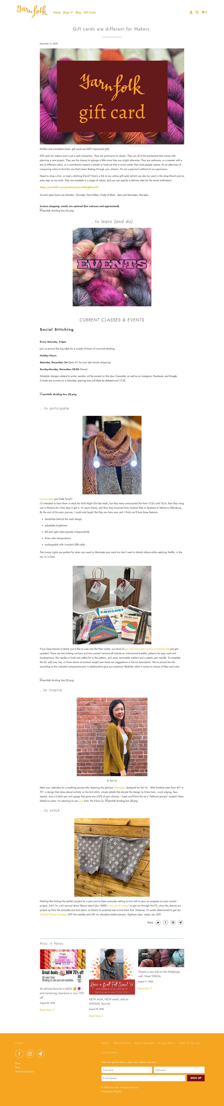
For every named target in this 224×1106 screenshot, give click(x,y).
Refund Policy (122, 1043)
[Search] (197, 12)
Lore (81, 801)
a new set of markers (118, 905)
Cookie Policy (110, 1052)
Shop (66, 12)
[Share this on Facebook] (165, 922)
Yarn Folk (114, 1087)
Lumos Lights (47, 499)
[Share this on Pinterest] (173, 922)
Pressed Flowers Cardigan (53, 914)
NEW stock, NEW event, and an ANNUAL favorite (108, 1001)
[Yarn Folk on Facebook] (20, 1054)
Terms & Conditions (24, 1071)
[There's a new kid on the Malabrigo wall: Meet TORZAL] (161, 958)
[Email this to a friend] (180, 922)
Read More (46, 1010)
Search (105, 1043)
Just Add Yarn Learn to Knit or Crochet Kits (147, 649)
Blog (78, 12)
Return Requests (144, 1043)
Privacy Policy (166, 1043)
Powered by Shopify (111, 1091)
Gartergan (119, 787)
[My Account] (191, 12)
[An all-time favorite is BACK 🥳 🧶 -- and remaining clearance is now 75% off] (63, 966)
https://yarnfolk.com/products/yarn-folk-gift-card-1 (69, 187)
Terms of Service (189, 1043)
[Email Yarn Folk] (41, 1054)
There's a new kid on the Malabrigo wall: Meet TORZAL (159, 974)
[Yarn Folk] (32, 12)
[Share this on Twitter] (158, 922)
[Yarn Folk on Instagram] (31, 1054)
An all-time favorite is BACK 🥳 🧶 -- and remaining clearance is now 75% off (62, 993)
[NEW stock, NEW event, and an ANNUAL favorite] (112, 972)
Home (56, 12)
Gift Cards (90, 12)
